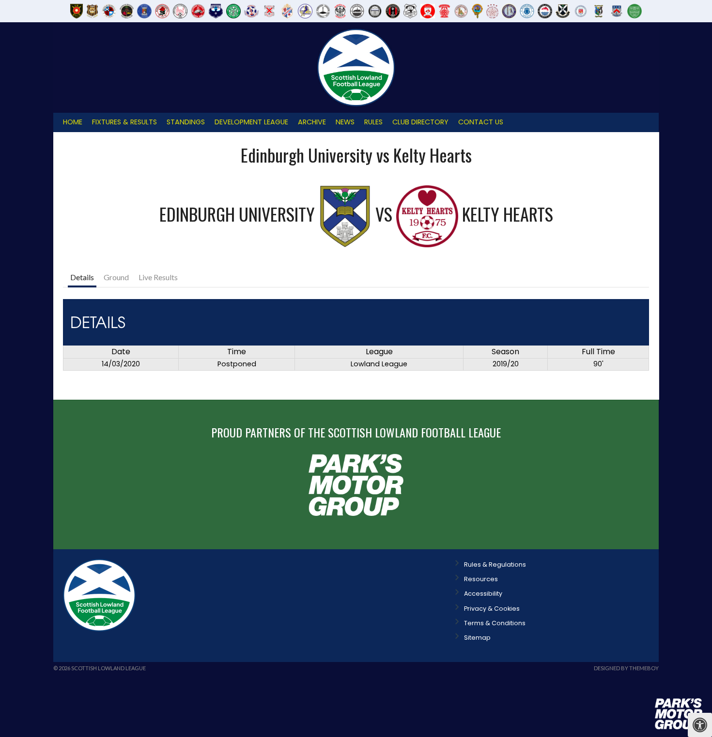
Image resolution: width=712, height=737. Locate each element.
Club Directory (420, 122)
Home (72, 122)
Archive (312, 122)
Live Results (158, 277)
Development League (251, 122)
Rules (373, 122)
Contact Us (480, 122)
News (345, 122)
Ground (116, 277)
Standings (186, 122)
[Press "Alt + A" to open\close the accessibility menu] (700, 725)
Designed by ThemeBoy (626, 668)
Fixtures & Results (124, 122)
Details (82, 277)
